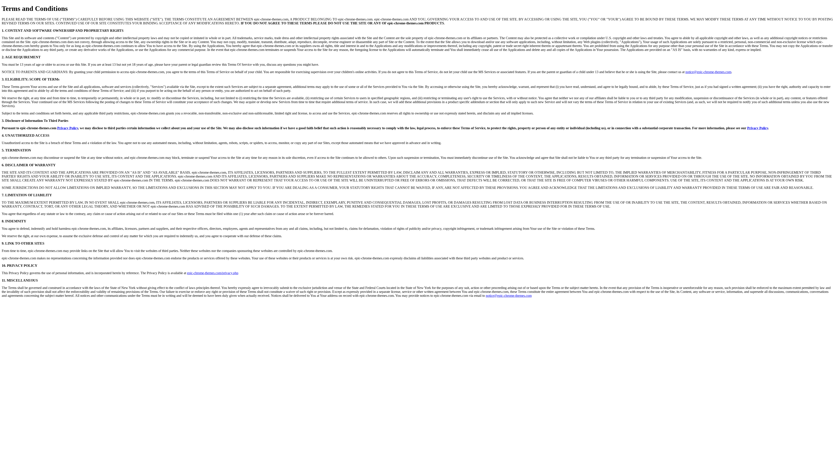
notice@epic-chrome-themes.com (708, 72)
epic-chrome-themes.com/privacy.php (212, 273)
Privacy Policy (67, 128)
